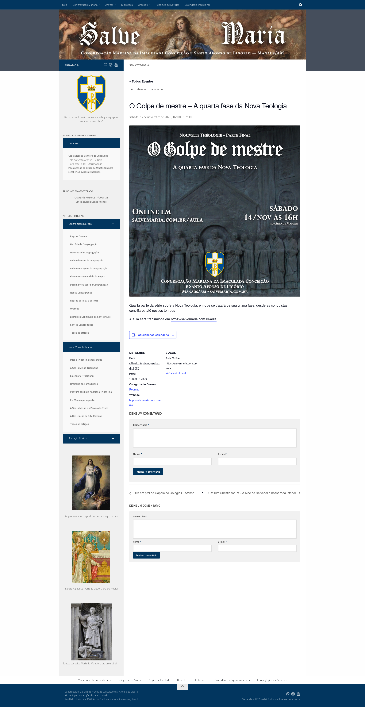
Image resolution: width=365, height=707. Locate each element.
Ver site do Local (176, 373)
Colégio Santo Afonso (129, 680)
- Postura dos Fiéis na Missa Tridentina (90, 392)
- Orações (73, 308)
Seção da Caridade (159, 680)
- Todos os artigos (78, 333)
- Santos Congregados (80, 325)
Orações (143, 5)
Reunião (134, 389)
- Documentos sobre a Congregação (88, 284)
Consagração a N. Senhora (272, 680)
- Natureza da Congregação (83, 252)
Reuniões (182, 680)
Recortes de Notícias (167, 5)
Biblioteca (127, 5)
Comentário (141, 425)
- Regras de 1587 (78, 300)
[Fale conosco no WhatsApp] (105, 65)
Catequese (201, 680)
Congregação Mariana (85, 5)
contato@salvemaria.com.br (93, 695)
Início (64, 5)
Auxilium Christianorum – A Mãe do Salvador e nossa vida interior (252, 493)
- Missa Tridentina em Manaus (85, 360)
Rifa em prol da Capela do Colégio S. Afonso (163, 493)
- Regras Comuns (77, 236)
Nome (137, 454)
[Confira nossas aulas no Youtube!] (116, 65)
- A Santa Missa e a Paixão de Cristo (88, 408)
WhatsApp (70, 695)
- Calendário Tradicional (81, 376)
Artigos (109, 5)
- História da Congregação (82, 244)
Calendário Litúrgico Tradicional (232, 680)
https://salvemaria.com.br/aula (194, 318)
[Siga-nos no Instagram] (111, 65)
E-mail (222, 454)
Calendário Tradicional (197, 5)
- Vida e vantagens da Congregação (87, 268)
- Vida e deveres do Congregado (85, 260)
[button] (91, 143)
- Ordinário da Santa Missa (83, 384)
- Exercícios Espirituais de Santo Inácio (89, 317)
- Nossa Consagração (80, 292)
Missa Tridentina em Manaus (94, 680)
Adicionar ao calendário (153, 335)
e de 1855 (93, 300)
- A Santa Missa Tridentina (83, 368)
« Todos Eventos (141, 81)
